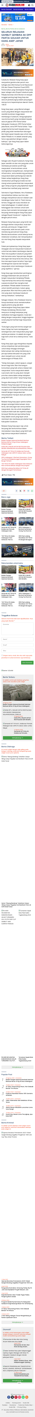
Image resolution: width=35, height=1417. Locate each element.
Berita (3, 29)
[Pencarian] (32, 5)
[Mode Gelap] (29, 5)
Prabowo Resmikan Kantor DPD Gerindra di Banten (19, 1094)
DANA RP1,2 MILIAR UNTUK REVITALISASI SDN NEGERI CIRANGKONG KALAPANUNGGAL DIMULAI (16, 447)
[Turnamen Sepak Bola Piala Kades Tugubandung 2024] (26, 982)
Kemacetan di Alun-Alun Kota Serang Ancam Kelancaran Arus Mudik (21, 1346)
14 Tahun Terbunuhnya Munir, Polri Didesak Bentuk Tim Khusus (19, 1087)
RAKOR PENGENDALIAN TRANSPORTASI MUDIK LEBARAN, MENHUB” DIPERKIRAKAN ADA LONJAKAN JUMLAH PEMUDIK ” (21, 1375)
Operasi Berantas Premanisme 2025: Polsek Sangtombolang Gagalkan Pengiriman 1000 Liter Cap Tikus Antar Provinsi (17, 1282)
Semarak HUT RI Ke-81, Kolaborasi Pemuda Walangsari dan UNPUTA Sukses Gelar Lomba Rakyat (16, 453)
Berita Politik (10, 29)
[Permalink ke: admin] (3, 45)
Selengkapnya (17, 738)
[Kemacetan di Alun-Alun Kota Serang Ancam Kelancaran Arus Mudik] (17, 1340)
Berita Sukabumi (20, 29)
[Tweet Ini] (20, 490)
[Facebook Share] (16, 490)
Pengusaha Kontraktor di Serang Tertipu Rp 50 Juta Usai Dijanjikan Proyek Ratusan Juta (16, 1289)
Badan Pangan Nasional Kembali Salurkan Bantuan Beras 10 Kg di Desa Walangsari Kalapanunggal (15, 442)
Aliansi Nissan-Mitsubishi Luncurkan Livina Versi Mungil (19, 1108)
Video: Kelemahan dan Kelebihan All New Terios (19, 1101)
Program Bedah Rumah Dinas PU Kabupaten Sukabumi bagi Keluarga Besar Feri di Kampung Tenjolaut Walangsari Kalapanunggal (17, 1302)
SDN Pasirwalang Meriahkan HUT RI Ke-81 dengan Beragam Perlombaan (14, 469)
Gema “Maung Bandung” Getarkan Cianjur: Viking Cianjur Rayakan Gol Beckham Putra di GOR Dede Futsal (16, 905)
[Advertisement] (17, 1399)
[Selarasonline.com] (14, 5)
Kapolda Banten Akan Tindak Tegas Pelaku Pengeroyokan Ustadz (15, 1295)
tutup (19, 1383)
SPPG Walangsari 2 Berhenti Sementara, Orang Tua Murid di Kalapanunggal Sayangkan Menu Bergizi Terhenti (16, 459)
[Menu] (2, 5)
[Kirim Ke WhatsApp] (32, 490)
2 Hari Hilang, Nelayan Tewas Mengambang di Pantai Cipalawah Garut (16, 1316)
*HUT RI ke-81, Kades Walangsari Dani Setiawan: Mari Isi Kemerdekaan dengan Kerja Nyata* (16, 464)
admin (7, 44)
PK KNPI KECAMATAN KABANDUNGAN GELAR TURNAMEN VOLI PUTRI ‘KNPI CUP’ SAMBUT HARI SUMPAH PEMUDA (8, 1059)
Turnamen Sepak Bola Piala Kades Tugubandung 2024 (26, 1059)
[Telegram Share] (28, 490)
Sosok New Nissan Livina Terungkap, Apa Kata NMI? (19, 1115)
